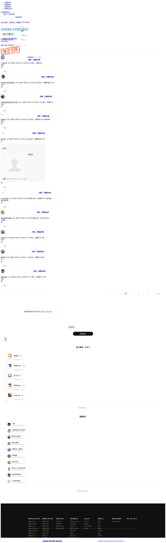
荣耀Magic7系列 (32, 530)
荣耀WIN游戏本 (60, 528)
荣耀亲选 (8, 6)
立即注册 (11, 14)
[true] (25, 45)
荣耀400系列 (45, 526)
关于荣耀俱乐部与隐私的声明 (60, 539)
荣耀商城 (8, 4)
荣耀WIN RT (59, 523)
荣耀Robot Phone (74, 521)
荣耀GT (72, 533)
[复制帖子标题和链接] (9, 38)
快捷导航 (18, 17)
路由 (99, 533)
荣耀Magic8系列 (32, 523)
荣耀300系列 (45, 528)
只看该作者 (36, 60)
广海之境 (4, 63)
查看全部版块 (82, 407)
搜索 (2, 45)
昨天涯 (3, 139)
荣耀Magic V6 (31, 521)
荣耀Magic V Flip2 (33, 528)
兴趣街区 (12, 22)
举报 (4, 71)
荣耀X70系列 (73, 537)
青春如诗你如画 (6, 218)
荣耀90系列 (45, 537)
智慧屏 (99, 528)
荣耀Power (73, 526)
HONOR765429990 (7, 82)
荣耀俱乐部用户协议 (48, 539)
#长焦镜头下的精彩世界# (14, 29)
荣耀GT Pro (73, 530)
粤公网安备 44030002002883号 (105, 541)
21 (148, 293)
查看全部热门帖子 (82, 491)
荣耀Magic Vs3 (32, 535)
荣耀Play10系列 (74, 528)
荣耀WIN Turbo (60, 526)
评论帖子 (83, 334)
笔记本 (99, 521)
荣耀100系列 (45, 533)
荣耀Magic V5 (31, 526)
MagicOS (86, 521)
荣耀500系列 (45, 523)
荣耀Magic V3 (31, 533)
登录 (5, 14)
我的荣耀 (86, 528)
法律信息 (77, 539)
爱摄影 (18, 22)
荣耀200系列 (45, 530)
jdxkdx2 (3, 119)
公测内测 (86, 523)
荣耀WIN (58, 521)
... (108, 293)
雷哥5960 (4, 277)
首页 (22, 22)
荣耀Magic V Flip (32, 537)
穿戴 (99, 526)
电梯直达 (30, 57)
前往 (40, 57)
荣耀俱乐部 (8, 8)
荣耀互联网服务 (116, 521)
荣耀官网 (8, 2)
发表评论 (71, 327)
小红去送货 (4, 198)
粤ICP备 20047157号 (118, 541)
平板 (99, 523)
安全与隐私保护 (88, 526)
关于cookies (71, 539)
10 (138, 293)
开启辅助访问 (5, 12)
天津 (25, 179)
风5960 (3, 238)
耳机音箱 (100, 530)
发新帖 (158, 293)
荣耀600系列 (45, 521)
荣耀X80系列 (73, 523)
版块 (6, 22)
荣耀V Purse (73, 535)
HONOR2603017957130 (9, 102)
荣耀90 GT (45, 535)
